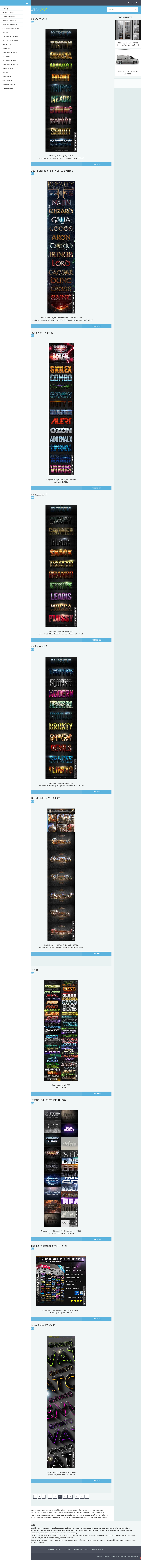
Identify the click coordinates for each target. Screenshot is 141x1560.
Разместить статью (81, 1549)
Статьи (67, 1549)
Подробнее (96, 164)
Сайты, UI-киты (8, 68)
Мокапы (5, 72)
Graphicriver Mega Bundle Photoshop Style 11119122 (39, 1245)
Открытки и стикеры (53, 1549)
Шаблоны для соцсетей (10, 64)
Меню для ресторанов (10, 24)
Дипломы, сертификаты (10, 36)
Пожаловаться (97, 1549)
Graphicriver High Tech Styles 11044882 (32, 332)
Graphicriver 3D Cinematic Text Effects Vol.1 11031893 (39, 1100)
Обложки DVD (7, 44)
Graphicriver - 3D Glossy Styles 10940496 (33, 1325)
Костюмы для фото (9, 60)
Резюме (5, 32)
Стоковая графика (9, 84)
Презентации (7, 76)
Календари (6, 48)
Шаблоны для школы (10, 52)
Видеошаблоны (8, 88)
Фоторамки (6, 56)
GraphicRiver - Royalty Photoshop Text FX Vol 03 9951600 (42, 170)
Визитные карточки (9, 16)
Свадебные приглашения (11, 28)
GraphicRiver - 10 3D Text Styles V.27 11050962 (35, 798)
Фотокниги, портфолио (10, 40)
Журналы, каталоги (9, 20)
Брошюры (6, 9)
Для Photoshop (8, 80)
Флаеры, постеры (8, 12)
